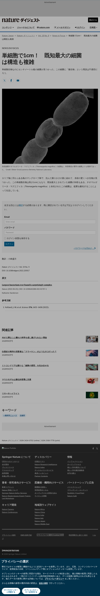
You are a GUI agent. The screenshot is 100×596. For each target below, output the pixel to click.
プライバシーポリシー (54, 578)
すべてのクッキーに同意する (11, 591)
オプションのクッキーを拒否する (31, 591)
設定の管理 (43, 583)
